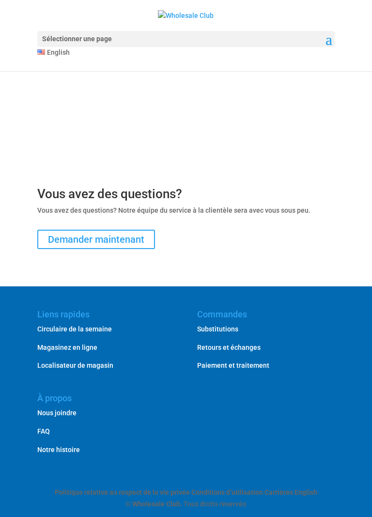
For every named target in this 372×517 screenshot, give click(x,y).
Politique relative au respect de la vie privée (122, 492)
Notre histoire (58, 450)
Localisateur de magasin (75, 365)
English (305, 492)
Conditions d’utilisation (227, 492)
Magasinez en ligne (67, 347)
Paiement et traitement (233, 365)
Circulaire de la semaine (74, 329)
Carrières (278, 492)
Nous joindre (57, 413)
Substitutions (217, 329)
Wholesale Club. (157, 504)
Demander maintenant (96, 239)
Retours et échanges (229, 347)
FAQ (43, 431)
